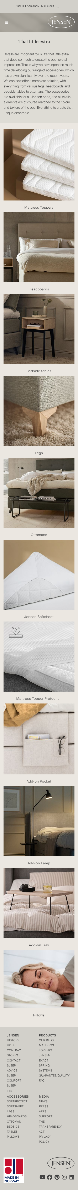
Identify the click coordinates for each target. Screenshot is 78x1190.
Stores (12, 1055)
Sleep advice (12, 1068)
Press (43, 1107)
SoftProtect (15, 1101)
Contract (15, 1050)
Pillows (13, 1137)
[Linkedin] (71, 1177)
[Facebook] (49, 1177)
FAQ (42, 1081)
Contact (14, 1061)
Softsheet (15, 1107)
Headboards (15, 1117)
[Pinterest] (56, 1177)
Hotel (11, 1045)
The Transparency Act (47, 1127)
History (13, 1040)
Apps (43, 1112)
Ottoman (14, 1122)
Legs (10, 1112)
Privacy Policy (45, 1139)
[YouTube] (42, 1177)
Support (46, 1117)
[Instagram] (64, 1177)
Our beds (46, 1040)
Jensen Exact (45, 1058)
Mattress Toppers (46, 1048)
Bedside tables (13, 1129)
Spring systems (45, 1068)
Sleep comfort (14, 1078)
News (43, 1101)
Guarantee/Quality (47, 1076)
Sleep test (11, 1088)
